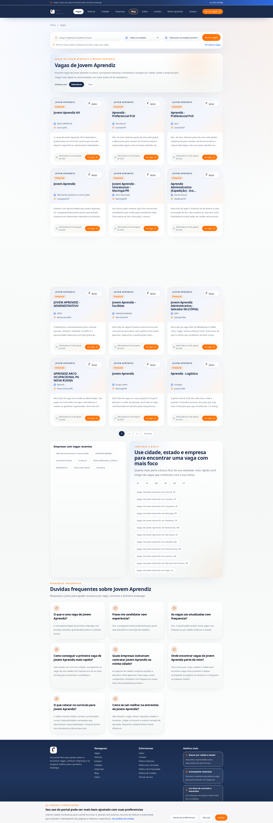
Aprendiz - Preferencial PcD (123, 114)
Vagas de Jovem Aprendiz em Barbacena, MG (158, 527)
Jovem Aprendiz (64, 184)
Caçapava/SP (63, 198)
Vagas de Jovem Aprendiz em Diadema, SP (157, 520)
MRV (176, 313)
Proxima (148, 433)
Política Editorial (146, 761)
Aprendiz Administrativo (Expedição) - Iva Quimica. (182, 189)
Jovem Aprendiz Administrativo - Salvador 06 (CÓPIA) (184, 305)
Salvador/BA (180, 317)
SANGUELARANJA (124, 313)
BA (174, 483)
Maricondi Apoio (82, 467)
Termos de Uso (146, 777)
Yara (176, 123)
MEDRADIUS (62, 467)
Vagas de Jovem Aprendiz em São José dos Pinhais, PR (162, 563)
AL (147, 483)
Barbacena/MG (64, 317)
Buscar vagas (211, 37)
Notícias (91, 11)
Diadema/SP (180, 198)
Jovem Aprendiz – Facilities (124, 304)
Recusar (206, 817)
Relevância (76, 84)
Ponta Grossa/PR (65, 388)
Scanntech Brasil (64, 460)
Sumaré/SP (121, 127)
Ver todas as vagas (213, 45)
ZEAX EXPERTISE (64, 123)
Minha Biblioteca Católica (105, 460)
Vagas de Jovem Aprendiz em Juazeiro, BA (156, 556)
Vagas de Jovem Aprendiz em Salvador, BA (157, 541)
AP (165, 483)
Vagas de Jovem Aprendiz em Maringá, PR (157, 513)
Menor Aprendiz (175, 11)
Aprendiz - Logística (184, 374)
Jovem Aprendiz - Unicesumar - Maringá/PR (124, 187)
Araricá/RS (62, 127)
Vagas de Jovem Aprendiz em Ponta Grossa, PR (159, 549)
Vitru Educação (123, 194)
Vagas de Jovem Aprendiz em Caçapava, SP (157, 506)
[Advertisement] (135, 262)
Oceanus (82, 460)
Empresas (120, 11)
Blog (133, 11)
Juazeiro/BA (179, 388)
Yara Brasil (121, 123)
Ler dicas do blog (216, 2)
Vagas (78, 11)
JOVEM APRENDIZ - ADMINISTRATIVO (67, 304)
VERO (59, 313)
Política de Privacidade (149, 769)
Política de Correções (149, 765)
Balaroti (60, 384)
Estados (193, 11)
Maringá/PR (121, 198)
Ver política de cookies (123, 818)
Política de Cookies (147, 773)
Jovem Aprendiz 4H (67, 113)
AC (138, 483)
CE (183, 483)
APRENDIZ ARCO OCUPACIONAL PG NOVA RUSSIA (66, 377)
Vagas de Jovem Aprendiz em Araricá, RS (156, 492)
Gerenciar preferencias (184, 817)
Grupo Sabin (122, 384)
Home (53, 25)
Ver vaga (90, 157)
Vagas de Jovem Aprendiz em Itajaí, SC (155, 570)
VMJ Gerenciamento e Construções (73, 194)
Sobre (145, 11)
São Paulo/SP (122, 317)
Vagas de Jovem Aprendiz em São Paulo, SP (157, 534)
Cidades (105, 11)
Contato (157, 11)
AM (156, 483)
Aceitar (221, 817)
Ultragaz (178, 384)
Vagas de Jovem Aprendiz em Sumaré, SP (156, 499)
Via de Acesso (180, 194)
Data (90, 84)
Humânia (100, 467)
